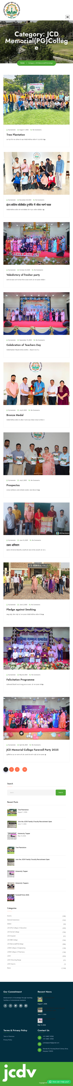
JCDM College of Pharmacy (16, 952)
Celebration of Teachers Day (23, 345)
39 (24, 769)
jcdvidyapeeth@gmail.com (51, 1043)
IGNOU (9, 924)
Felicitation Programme (20, 680)
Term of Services (8, 1036)
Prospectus (13, 485)
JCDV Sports (11, 964)
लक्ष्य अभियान (12, 545)
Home (22, 63)
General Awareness (13, 920)
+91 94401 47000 (48, 1039)
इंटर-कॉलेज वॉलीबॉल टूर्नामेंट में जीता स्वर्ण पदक (28, 205)
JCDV (9, 956)
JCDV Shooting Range (14, 960)
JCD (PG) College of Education (17, 928)
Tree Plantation (15, 135)
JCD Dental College (13, 932)
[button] (59, 1082)
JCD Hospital (11, 936)
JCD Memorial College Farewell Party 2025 (32, 750)
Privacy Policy (7, 1040)
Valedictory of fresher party (23, 275)
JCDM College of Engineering (16, 948)
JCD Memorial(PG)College (15, 944)
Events (9, 916)
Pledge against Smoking (21, 609)
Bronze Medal (14, 415)
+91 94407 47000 (48, 1036)
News (9, 968)
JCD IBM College (12, 940)
